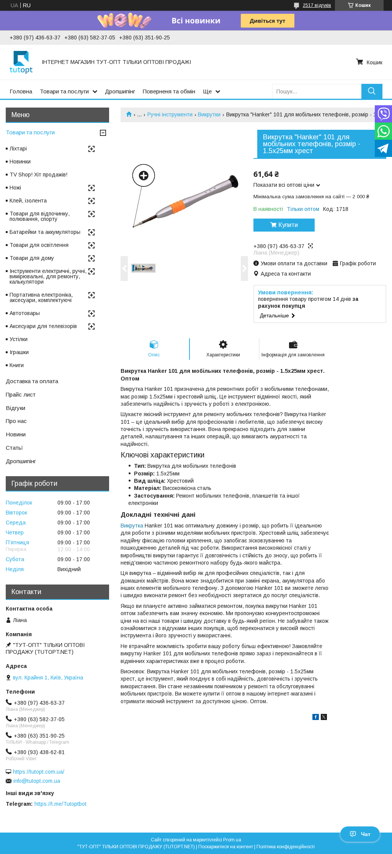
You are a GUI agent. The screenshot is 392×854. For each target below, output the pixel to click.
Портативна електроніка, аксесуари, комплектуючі (41, 297)
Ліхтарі (18, 148)
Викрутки (209, 114)
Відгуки (15, 408)
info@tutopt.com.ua (36, 781)
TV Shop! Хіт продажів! (38, 174)
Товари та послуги (64, 91)
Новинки (20, 161)
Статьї (14, 447)
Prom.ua (232, 840)
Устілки (19, 339)
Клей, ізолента (28, 201)
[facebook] (315, 718)
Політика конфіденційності (285, 846)
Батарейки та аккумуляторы (45, 232)
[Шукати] (371, 91)
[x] (324, 718)
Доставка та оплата (32, 381)
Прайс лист (21, 394)
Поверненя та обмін (169, 91)
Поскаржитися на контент (225, 846)
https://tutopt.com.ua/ (38, 772)
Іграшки (19, 352)
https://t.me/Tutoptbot (60, 804)
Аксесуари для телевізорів (43, 326)
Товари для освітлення (39, 245)
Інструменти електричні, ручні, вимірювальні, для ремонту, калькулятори (48, 276)
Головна (21, 91)
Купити (288, 225)
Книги (17, 365)
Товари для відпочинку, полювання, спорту (40, 216)
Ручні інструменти (170, 114)
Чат (366, 834)
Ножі (15, 188)
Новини (16, 434)
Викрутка (132, 526)
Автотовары (25, 313)
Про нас (16, 421)
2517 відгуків (317, 5)
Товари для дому (32, 258)
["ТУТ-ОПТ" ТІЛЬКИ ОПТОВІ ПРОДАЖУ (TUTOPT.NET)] (21, 62)
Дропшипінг (120, 91)
